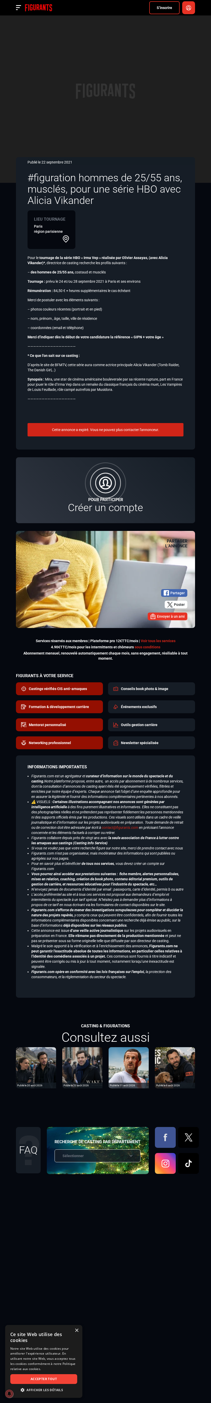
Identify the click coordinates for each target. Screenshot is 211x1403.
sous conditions (147, 647)
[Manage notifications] (9, 1394)
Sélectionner (73, 1156)
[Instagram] (165, 1163)
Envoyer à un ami (171, 616)
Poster (179, 604)
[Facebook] (165, 1137)
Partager (177, 593)
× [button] (76, 1330)
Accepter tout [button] (44, 1379)
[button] (43, 1390)
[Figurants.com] (38, 8)
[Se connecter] (188, 7)
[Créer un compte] (105, 490)
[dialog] (43, 1361)
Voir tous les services (158, 641)
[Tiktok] (188, 1163)
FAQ (28, 1150)
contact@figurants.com (120, 827)
